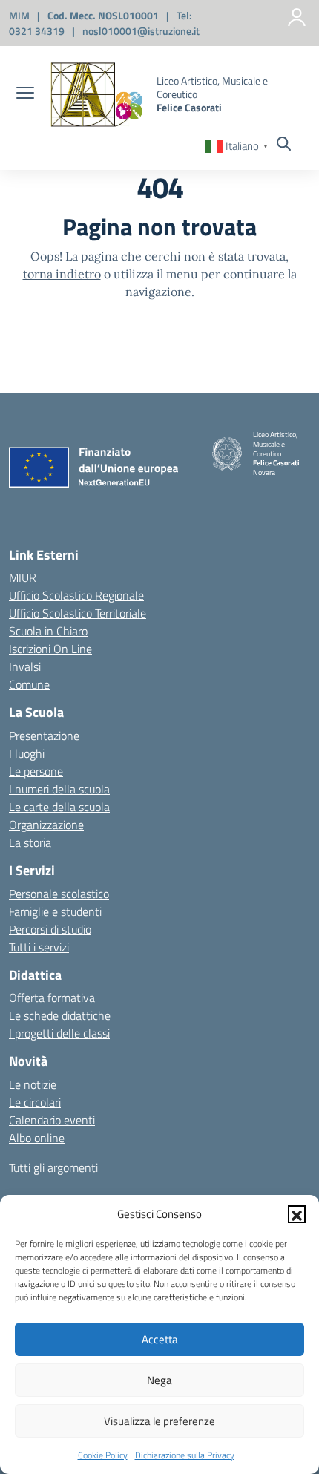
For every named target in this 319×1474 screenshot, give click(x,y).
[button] (296, 1214)
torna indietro (62, 273)
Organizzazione (46, 824)
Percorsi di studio (50, 929)
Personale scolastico (59, 894)
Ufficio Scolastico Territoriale (77, 613)
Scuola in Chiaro (48, 631)
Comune (29, 684)
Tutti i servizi (39, 947)
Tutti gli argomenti (53, 1167)
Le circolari (35, 1102)
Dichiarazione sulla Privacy (184, 1455)
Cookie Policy (103, 1455)
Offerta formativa (52, 997)
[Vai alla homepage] (97, 94)
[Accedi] (296, 17)
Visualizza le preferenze (159, 1420)
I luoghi (27, 753)
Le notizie (32, 1084)
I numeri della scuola (59, 789)
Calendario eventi (52, 1120)
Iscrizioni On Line (50, 649)
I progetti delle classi (59, 1033)
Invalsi (25, 666)
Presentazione (44, 735)
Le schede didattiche (60, 1015)
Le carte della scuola (59, 807)
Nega (159, 1380)
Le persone (36, 771)
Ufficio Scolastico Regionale (76, 595)
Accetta (160, 1339)
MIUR (22, 577)
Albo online (37, 1138)
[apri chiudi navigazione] (25, 94)
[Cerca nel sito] (283, 145)
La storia (30, 842)
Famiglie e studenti (55, 911)
